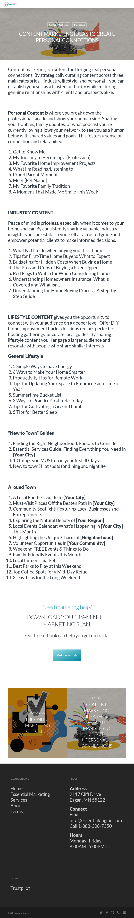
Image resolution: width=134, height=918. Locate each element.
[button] (127, 4)
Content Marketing (58, 24)
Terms (16, 811)
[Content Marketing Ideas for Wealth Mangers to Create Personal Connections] (96, 723)
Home (16, 788)
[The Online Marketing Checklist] (37, 723)
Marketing (79, 24)
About (16, 805)
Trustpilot (20, 888)
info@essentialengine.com (96, 820)
